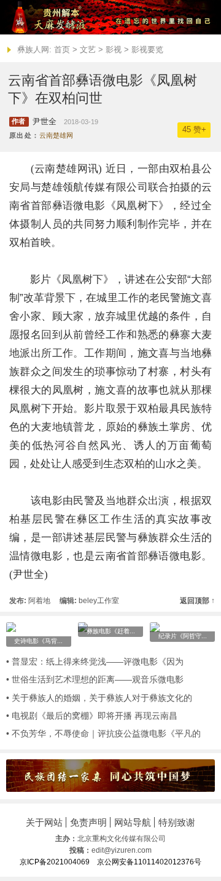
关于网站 (44, 822)
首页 (62, 49)
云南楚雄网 (56, 135)
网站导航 (132, 822)
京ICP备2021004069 (55, 862)
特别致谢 (176, 822)
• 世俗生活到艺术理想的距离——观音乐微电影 (95, 679)
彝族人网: (34, 49)
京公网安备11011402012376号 (149, 862)
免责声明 (88, 822)
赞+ (194, 129)
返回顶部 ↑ (197, 600)
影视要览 (147, 49)
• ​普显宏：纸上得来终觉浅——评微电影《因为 (95, 661)
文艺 (88, 49)
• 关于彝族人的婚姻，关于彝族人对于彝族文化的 (99, 698)
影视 (114, 49)
